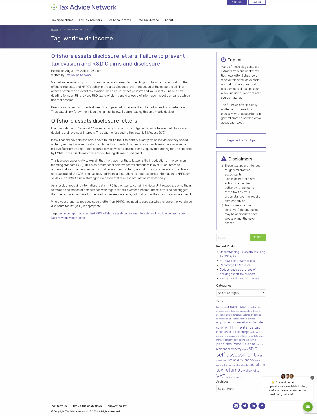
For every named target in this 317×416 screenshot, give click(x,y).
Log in (257, 2)
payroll (252, 340)
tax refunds (242, 365)
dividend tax (256, 315)
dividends (245, 315)
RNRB (245, 349)
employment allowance (244, 319)
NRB (242, 336)
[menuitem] (62, 19)
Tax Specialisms (62, 20)
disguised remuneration (241, 311)
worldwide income (73, 218)
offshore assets (113, 213)
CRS (99, 213)
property (259, 344)
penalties (224, 344)
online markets (251, 336)
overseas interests (137, 213)
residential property (229, 349)
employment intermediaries (234, 322)
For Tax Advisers (90, 20)
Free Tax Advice (148, 20)
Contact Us (59, 406)
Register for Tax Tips (241, 140)
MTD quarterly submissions (237, 261)
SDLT (253, 349)
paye (236, 340)
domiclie (220, 319)
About (169, 20)
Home (54, 30)
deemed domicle (254, 307)
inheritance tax (247, 327)
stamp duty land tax (241, 360)
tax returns (228, 370)
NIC (237, 336)
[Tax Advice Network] (83, 7)
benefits (219, 307)
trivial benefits (250, 370)
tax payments (230, 365)
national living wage (225, 336)
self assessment (236, 355)
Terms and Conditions (87, 406)
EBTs (231, 319)
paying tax (244, 340)
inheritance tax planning (232, 332)
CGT (226, 307)
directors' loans (223, 311)
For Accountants (119, 20)
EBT (226, 319)
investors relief (255, 332)
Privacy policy (117, 406)
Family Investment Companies (239, 278)
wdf (153, 213)
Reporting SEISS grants (235, 265)
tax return (256, 364)
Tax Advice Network (78, 75)
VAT (220, 376)
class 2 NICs (238, 307)
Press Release (243, 344)
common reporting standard (77, 213)
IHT (230, 327)
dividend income (233, 315)
